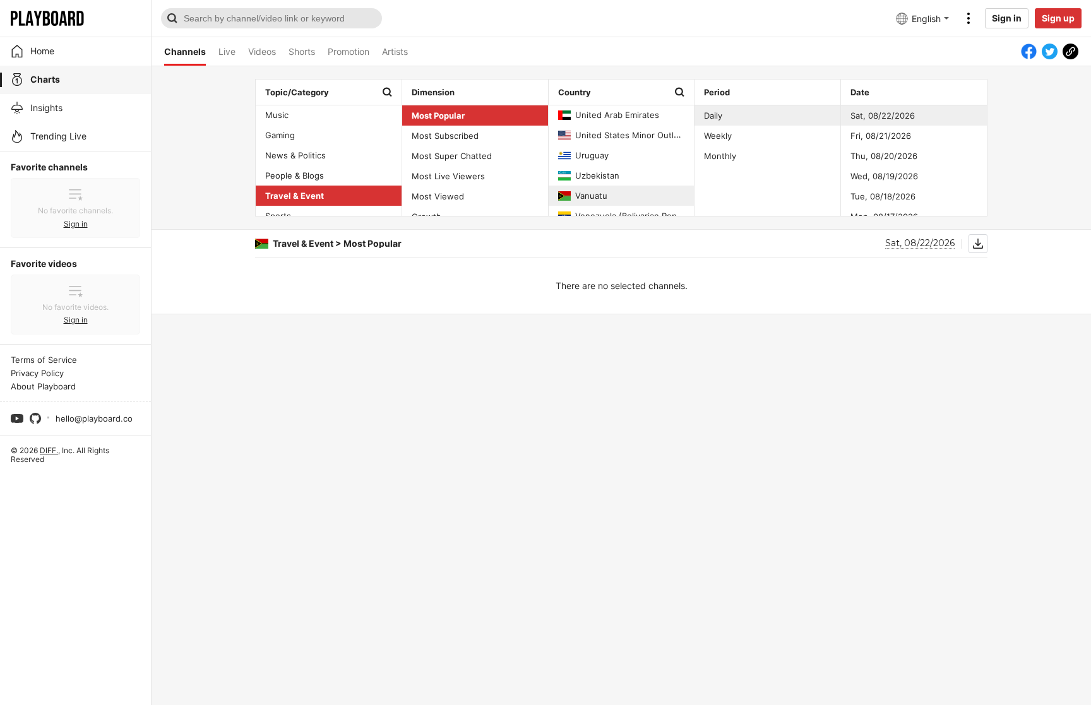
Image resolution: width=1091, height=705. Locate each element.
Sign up (1058, 18)
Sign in (1007, 18)
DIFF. (49, 450)
